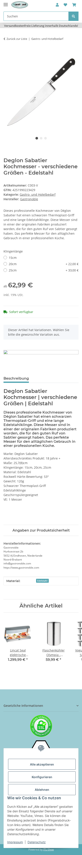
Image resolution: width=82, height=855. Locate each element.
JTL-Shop (48, 849)
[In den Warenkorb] (6, 52)
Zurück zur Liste (17, 39)
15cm (13, 258)
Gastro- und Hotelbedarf (38, 194)
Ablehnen (42, 789)
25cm (44, 270)
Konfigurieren (42, 777)
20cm (44, 264)
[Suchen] (73, 16)
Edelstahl (42, 580)
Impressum (15, 842)
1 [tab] (36, 138)
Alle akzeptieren (42, 764)
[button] (57, 4)
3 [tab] (45, 138)
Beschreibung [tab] (16, 378)
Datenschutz (37, 842)
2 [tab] (41, 138)
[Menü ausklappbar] (5, 2)
